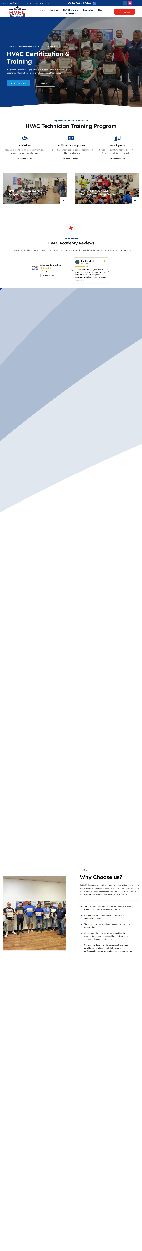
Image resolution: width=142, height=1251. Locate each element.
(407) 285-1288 (16, 3)
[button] (72, 270)
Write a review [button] (48, 275)
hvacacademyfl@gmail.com (40, 3)
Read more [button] (79, 280)
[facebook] (125, 3)
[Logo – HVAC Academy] (17, 7)
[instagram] (130, 3)
